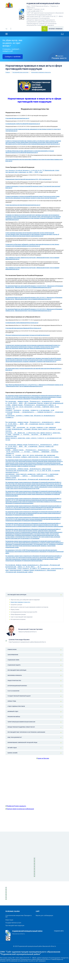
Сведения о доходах (16, 604)
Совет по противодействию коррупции (21, 617)
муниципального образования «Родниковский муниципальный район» (30, 479)
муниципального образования (38, 551)
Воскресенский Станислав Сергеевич (30, 629)
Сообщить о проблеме (13, 56)
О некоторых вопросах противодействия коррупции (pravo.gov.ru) (22, 205)
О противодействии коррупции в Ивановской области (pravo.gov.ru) (23, 328)
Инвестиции (9, 920)
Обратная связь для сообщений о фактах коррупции (25, 599)
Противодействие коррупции (20, 72)
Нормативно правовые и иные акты (41, 72)
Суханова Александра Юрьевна (19, 639)
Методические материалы (18, 619)
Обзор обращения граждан (18, 614)
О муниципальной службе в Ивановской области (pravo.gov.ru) (21, 322)
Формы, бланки (15, 609)
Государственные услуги (13, 922)
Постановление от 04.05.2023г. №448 (15, 550)
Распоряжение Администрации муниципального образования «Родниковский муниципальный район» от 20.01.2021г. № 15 (32, 566)
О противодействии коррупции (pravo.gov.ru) (17, 118)
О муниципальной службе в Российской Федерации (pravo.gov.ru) (22, 123)
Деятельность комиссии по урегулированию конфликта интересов (29, 607)
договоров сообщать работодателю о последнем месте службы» (36, 457)
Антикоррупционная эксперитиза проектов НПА (24, 612)
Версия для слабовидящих (44, 915)
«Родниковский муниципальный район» (19, 572)
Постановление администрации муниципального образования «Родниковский (26, 556)
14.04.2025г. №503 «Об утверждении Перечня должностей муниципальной (35, 403)
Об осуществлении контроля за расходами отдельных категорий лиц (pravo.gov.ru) (27, 335)
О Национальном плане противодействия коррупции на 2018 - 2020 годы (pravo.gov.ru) (28, 179)
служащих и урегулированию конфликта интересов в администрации (39, 559)
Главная (7, 72)
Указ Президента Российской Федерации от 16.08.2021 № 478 (23, 170)
